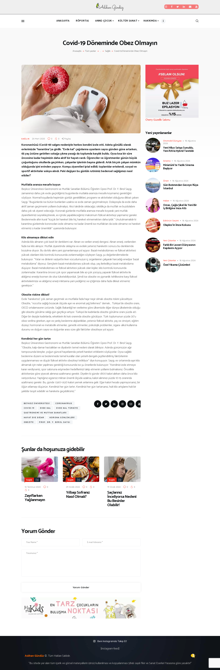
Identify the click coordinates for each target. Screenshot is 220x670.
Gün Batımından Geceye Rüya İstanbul (180, 186)
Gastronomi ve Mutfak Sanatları (45, 413)
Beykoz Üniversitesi (37, 403)
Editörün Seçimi (171, 220)
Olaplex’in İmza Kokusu (177, 225)
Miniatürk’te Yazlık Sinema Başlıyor (178, 167)
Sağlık (107, 51)
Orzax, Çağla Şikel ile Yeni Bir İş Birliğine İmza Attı (180, 207)
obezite (29, 422)
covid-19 (29, 408)
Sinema (167, 161)
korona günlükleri (62, 417)
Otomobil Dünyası (172, 140)
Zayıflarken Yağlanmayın (35, 498)
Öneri (166, 180)
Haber (166, 200)
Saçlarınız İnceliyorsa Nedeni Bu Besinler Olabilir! (121, 499)
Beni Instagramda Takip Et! (112, 641)
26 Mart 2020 (38, 138)
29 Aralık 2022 (73, 487)
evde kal (45, 408)
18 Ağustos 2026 (182, 161)
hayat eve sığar (34, 417)
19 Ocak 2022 (114, 487)
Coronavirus (63, 403)
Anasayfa (77, 51)
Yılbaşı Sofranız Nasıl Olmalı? (78, 495)
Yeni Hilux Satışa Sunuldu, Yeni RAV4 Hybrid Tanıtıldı (178, 149)
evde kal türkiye (67, 408)
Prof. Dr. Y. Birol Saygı (54, 422)
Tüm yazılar (90, 51)
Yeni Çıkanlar (169, 240)
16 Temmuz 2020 (33, 487)
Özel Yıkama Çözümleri (176, 264)
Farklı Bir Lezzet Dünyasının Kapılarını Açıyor (179, 246)
